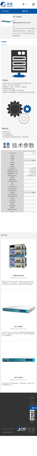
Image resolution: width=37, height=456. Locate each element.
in (29, 431)
